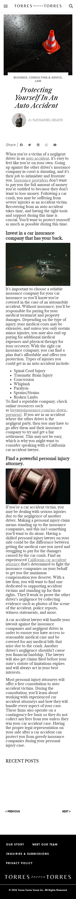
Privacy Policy (19, 863)
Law (38, 81)
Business (20, 77)
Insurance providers (31, 180)
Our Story (15, 844)
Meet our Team (45, 844)
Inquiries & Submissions (27, 854)
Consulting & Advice (45, 77)
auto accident (37, 158)
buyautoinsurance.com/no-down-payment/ (37, 412)
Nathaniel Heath (45, 120)
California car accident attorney (36, 562)
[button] (5, 6)
